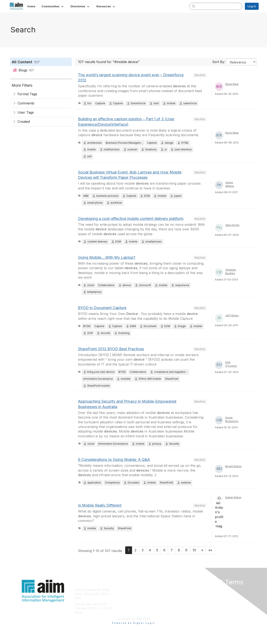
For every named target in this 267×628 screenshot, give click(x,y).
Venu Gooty (232, 225)
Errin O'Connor (231, 364)
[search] (193, 6)
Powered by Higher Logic (133, 623)
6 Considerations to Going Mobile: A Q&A (114, 459)
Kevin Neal (231, 84)
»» (210, 550)
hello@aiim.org (93, 612)
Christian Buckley (230, 271)
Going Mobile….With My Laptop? (106, 257)
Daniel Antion (233, 497)
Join (138, 590)
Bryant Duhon (233, 466)
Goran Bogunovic (231, 419)
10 (194, 550)
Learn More (143, 598)
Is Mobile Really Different (99, 505)
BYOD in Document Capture (102, 308)
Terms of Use (204, 594)
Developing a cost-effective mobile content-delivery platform (131, 218)
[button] (52, 6)
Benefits (140, 594)
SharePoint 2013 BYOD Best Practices (111, 349)
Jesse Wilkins (229, 184)
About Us (201, 590)
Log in (252, 6)
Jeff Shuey (232, 315)
